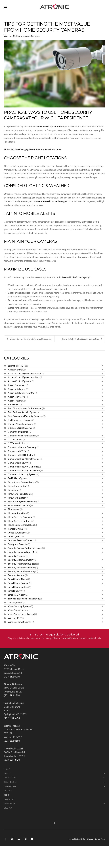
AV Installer (13, 404)
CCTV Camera (15, 439)
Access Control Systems (19, 381)
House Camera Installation (21, 525)
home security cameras (49, 126)
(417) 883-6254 (12, 718)
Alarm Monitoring (16, 396)
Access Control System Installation (24, 373)
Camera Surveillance (18, 431)
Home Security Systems (19, 521)
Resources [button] (9, 804)
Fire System (14, 509)
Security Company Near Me (21, 552)
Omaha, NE (13, 536)
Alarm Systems (15, 400)
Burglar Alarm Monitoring (20, 424)
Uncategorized (15, 602)
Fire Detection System (19, 505)
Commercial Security (18, 462)
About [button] (7, 773)
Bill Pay (8, 808)
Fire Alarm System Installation (22, 501)
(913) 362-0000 (12, 676)
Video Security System (19, 606)
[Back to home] (54, 6)
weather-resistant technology (51, 201)
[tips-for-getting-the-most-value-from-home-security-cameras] (54, 74)
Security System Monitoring (21, 571)
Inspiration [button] (10, 786)
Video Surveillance (17, 610)
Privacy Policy (100, 839)
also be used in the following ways (74, 277)
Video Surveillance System (21, 614)
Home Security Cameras (28, 36)
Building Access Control (19, 420)
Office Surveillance (17, 532)
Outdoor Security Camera (20, 540)
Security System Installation (21, 567)
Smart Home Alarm (17, 579)
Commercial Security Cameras (23, 466)
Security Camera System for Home (25, 548)
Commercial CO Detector (20, 455)
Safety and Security (17, 544)
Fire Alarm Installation (19, 494)
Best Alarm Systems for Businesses (25, 408)
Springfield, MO (16, 365)
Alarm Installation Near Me (21, 393)
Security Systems (16, 575)
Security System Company (20, 560)
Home (7, 769)
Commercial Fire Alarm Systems (23, 459)
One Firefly (81, 839)
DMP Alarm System (17, 478)
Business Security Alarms (20, 428)
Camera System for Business (22, 435)
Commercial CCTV (17, 451)
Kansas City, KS (15, 528)
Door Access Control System (22, 482)
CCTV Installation (16, 443)
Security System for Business (22, 563)
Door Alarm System (17, 486)
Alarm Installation (16, 389)
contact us (44, 323)
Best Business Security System (22, 412)
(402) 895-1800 (12, 695)
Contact (8, 799)
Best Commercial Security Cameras (25, 416)
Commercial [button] (10, 782)
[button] (5, 6)
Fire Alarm (13, 490)
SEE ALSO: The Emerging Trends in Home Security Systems (32, 149)
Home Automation (17, 513)
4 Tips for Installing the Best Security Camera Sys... (79, 339)
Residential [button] (10, 778)
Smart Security (15, 591)
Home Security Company (20, 517)
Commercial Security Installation (24, 470)
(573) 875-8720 (12, 759)
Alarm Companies (16, 385)
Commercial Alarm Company (22, 447)
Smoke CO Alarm (16, 594)
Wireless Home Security (19, 622)
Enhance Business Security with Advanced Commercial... (31, 339)
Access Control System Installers (23, 377)
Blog (6, 795)
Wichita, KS (9, 36)
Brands (8, 791)
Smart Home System (18, 587)
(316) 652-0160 (12, 740)
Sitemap (90, 839)
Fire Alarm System (17, 497)
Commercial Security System (22, 474)
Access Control (15, 369)
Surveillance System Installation (23, 598)
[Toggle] (103, 366)
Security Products (16, 556)
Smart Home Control (18, 583)
